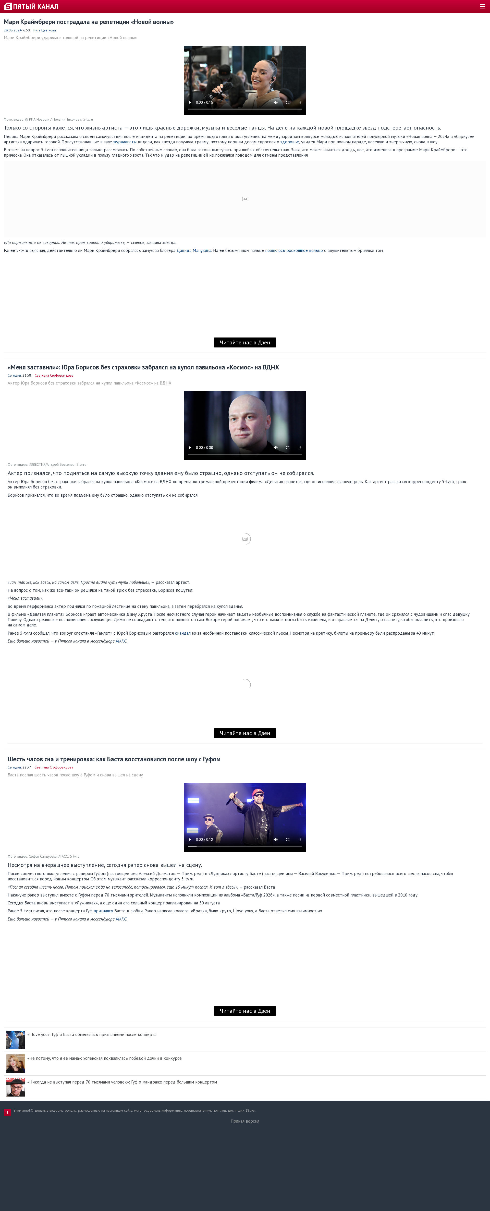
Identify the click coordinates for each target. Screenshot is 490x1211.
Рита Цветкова (44, 30)
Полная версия (245, 1121)
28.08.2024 (13, 30)
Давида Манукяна (194, 250)
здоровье (289, 142)
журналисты (125, 142)
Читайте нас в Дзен (245, 342)
